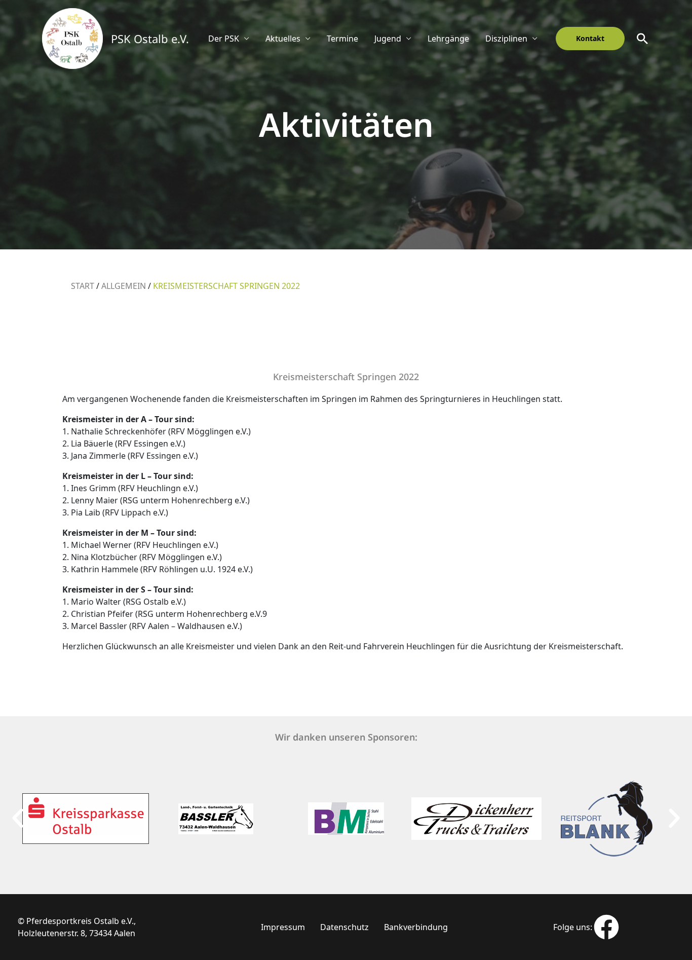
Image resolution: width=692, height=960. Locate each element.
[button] (590, 38)
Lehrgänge (448, 38)
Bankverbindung (416, 927)
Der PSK (223, 38)
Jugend (387, 38)
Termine (342, 38)
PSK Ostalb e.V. (150, 38)
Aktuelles (282, 38)
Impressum (283, 927)
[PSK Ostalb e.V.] (72, 37)
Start (82, 285)
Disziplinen (506, 38)
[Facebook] (606, 927)
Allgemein (123, 285)
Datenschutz (344, 927)
